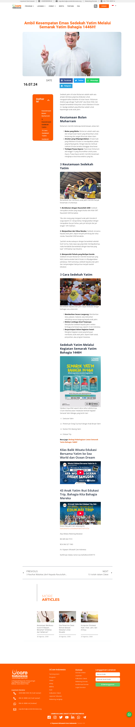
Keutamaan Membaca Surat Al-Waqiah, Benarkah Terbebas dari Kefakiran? (45, 628)
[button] (95, 6)
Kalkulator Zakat (55, 693)
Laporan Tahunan (55, 696)
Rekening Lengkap (55, 699)
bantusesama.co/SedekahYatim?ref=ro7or (74, 528)
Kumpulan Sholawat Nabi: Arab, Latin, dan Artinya (89, 627)
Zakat (51, 680)
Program (52, 677)
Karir (50, 690)
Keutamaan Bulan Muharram (46, 113)
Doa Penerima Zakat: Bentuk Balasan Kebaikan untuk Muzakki (67, 628)
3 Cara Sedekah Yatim (45, 133)
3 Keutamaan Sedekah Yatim (46, 123)
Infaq (51, 683)
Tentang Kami (54, 674)
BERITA (51, 687)
